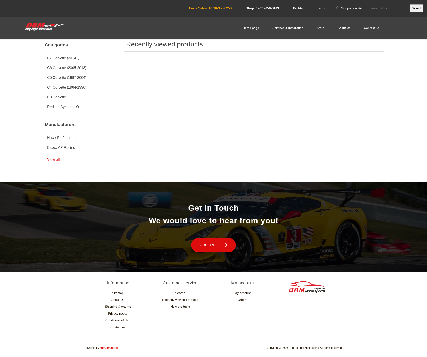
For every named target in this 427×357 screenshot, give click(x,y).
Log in (321, 8)
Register (298, 8)
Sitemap (118, 293)
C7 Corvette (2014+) (63, 58)
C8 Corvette (56, 97)
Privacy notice (118, 313)
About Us (344, 28)
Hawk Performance (62, 138)
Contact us (371, 28)
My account (242, 293)
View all (53, 159)
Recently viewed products (180, 299)
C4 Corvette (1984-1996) (66, 87)
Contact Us (210, 245)
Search (180, 293)
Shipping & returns (118, 306)
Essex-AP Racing (61, 147)
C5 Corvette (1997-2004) (66, 77)
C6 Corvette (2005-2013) (66, 68)
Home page (251, 28)
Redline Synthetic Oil (64, 107)
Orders (242, 299)
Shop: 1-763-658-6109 (262, 8)
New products (180, 306)
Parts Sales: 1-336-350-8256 (210, 8)
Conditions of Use (117, 320)
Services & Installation (287, 28)
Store (320, 28)
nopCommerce (109, 347)
